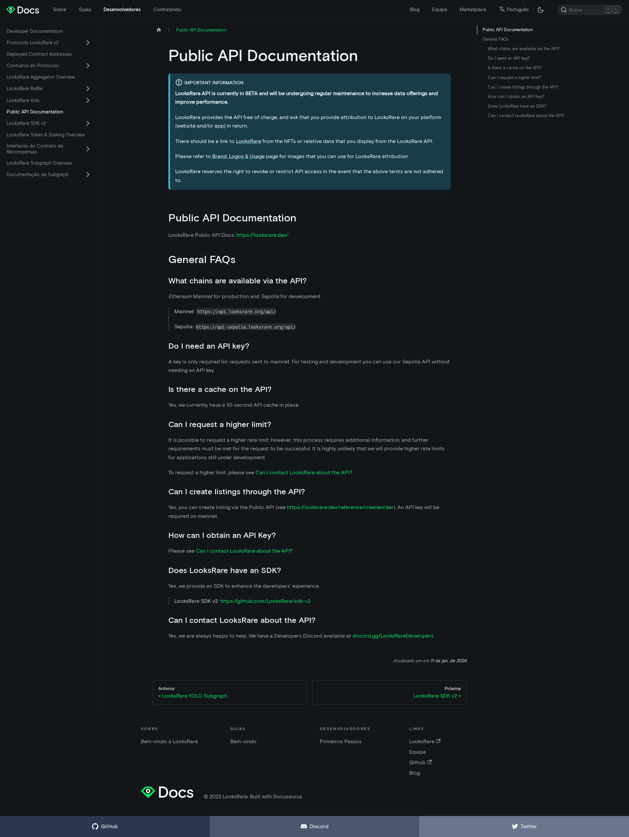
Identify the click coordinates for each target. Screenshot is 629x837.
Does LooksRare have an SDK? (517, 106)
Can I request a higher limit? (514, 77)
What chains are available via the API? (524, 48)
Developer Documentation (35, 31)
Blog (414, 9)
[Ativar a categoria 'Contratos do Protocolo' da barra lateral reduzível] (88, 65)
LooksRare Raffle (25, 89)
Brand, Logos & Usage (238, 156)
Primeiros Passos (341, 741)
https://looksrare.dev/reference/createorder (340, 507)
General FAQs (495, 39)
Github (417, 762)
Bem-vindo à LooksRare (169, 741)
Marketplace (473, 9)
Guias (85, 9)
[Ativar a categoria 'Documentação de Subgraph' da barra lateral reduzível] (88, 174)
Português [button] (518, 9)
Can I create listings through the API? (523, 87)
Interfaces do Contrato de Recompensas (35, 149)
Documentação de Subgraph (38, 174)
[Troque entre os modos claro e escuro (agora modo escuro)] (540, 10)
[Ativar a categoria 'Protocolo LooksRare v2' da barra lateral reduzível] (88, 42)
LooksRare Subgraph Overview (39, 163)
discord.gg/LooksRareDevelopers (393, 636)
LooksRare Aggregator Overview (41, 77)
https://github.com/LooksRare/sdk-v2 (265, 601)
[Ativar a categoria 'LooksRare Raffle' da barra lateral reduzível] (88, 88)
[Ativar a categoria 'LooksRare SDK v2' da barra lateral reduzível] (88, 123)
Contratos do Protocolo (33, 66)
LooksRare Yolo (23, 100)
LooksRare (248, 141)
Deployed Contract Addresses (39, 54)
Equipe (439, 9)
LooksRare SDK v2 (26, 123)
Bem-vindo (243, 741)
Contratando (167, 9)
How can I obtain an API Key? (516, 96)
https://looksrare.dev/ (262, 235)
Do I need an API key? (509, 58)
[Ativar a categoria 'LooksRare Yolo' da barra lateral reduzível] (88, 100)
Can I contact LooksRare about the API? (304, 472)
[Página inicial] (159, 30)
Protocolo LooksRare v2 (33, 43)
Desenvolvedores (122, 9)
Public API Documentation (35, 112)
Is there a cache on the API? (515, 67)
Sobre (59, 9)
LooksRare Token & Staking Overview (46, 135)
